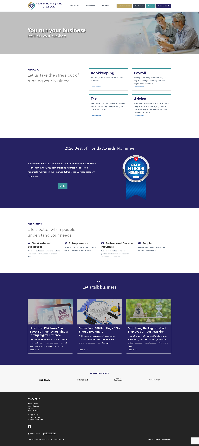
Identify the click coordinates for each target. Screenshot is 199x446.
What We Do (74, 5)
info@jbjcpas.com (36, 419)
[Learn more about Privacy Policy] (34, 433)
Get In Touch (163, 5)
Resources (105, 5)
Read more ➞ (50, 349)
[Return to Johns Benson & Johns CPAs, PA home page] (45, 6)
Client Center (124, 5)
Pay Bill (151, 5)
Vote (63, 186)
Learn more (104, 86)
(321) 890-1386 (35, 417)
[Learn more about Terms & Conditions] (49, 433)
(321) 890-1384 (35, 415)
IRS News (139, 5)
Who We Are (90, 5)
